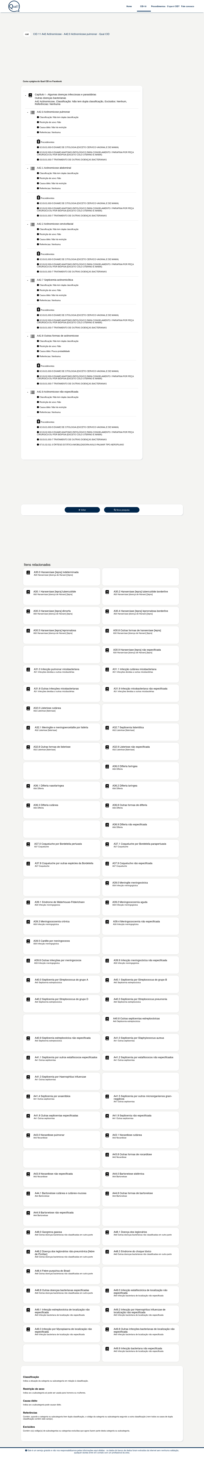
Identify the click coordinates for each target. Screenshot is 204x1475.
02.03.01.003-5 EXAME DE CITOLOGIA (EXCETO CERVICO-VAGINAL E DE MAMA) (79, 147)
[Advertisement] (102, 58)
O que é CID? (173, 6)
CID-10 (143, 6)
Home (129, 6)
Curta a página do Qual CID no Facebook (42, 81)
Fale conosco (187, 6)
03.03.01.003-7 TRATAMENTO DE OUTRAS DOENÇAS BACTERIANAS (73, 159)
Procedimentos (158, 6)
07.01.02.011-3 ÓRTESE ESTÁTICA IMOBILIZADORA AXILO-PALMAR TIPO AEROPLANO (81, 444)
